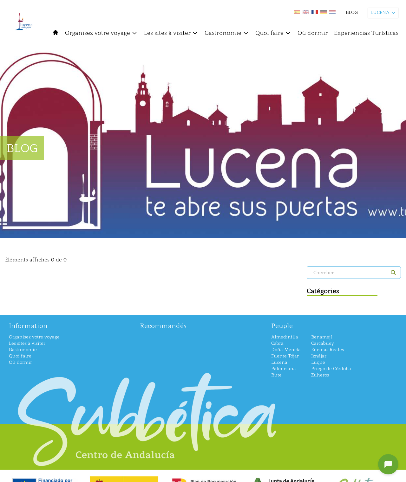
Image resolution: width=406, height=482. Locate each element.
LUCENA (380, 12)
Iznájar (318, 356)
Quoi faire (269, 32)
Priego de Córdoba (331, 368)
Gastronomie (223, 32)
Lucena (279, 362)
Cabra (277, 343)
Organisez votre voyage (97, 32)
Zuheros (320, 375)
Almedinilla (284, 337)
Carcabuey (322, 343)
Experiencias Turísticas (366, 32)
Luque (318, 362)
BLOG (352, 12)
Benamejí (321, 337)
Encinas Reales (327, 349)
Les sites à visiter (167, 32)
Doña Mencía (286, 349)
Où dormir (313, 32)
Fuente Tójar (285, 356)
